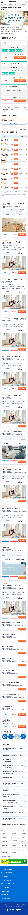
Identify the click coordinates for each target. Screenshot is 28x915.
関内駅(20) (23, 837)
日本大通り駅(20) (23, 841)
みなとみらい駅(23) (4, 830)
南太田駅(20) (4, 852)
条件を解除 (3, 125)
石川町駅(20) (23, 845)
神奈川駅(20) (13, 852)
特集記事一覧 (5, 894)
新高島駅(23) (13, 830)
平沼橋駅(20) (13, 845)
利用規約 (24, 904)
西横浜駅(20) (23, 849)
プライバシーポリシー (10, 906)
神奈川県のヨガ (10, 4)
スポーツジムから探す (7, 872)
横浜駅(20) (5, 849)
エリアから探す (5, 887)
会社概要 (4, 904)
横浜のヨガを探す (6, 856)
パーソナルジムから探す (7, 869)
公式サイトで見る (7, 57)
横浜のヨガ (17, 4)
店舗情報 (5, 234)
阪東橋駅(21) (14, 833)
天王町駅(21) (23, 833)
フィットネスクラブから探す (8, 883)
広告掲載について (19, 906)
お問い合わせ (18, 904)
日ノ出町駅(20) (14, 837)
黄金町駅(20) (4, 845)
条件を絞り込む (15, 123)
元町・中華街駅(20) (14, 849)
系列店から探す (5, 891)
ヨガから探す (5, 876)
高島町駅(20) (4, 841)
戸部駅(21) (5, 833)
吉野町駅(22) (23, 830)
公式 (12, 140)
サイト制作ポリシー (10, 904)
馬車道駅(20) (4, 837)
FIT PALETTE (3, 4)
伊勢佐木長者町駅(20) (14, 841)
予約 (16, 140)
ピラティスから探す (6, 880)
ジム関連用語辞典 (6, 898)
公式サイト (14, 234)
